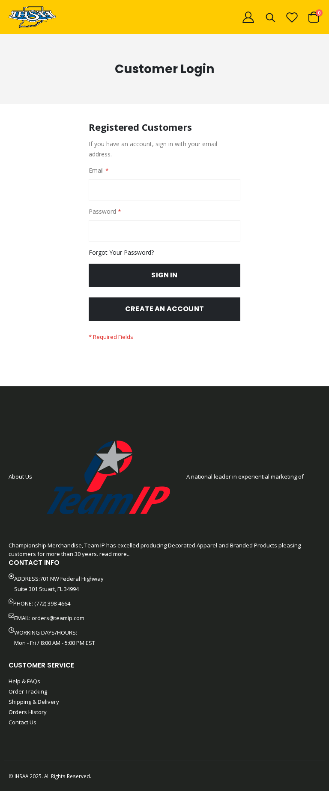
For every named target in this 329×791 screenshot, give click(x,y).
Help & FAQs (24, 681)
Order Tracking (28, 691)
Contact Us (22, 722)
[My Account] (248, 17)
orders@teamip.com (58, 618)
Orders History (28, 712)
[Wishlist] (292, 17)
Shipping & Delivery (34, 702)
